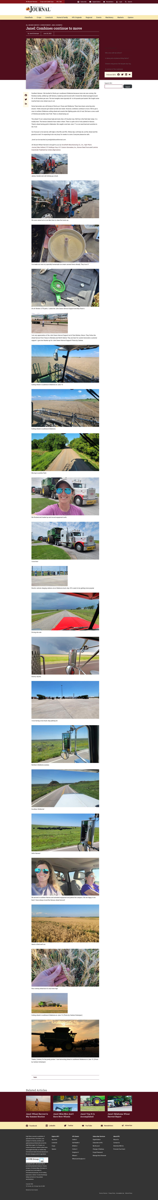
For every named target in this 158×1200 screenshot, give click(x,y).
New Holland (41, 147)
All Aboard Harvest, (33, 25)
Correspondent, (45, 25)
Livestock (49, 17)
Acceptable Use (120, 1193)
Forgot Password (98, 1152)
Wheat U (74, 1155)
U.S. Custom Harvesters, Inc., (67, 147)
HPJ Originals (77, 17)
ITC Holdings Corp (52, 147)
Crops (39, 17)
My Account (96, 1146)
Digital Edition (97, 1139)
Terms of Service (103, 1193)
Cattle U (74, 1139)
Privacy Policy (112, 1193)
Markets (120, 17)
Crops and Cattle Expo (47, 1)
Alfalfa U (74, 1146)
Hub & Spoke (34, 1190)
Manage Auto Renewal (99, 1155)
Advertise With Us (118, 1146)
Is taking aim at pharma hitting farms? (117, 58)
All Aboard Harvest (31, 1)
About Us (116, 1139)
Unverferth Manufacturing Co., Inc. (72, 145)
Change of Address (98, 1149)
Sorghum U (75, 1152)
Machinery (109, 17)
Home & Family (62, 17)
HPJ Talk (59, 1)
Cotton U (74, 1149)
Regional (89, 17)
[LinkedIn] (25, 104)
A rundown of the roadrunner (114, 69)
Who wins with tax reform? (113, 53)
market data (40, 1163)
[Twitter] (25, 99)
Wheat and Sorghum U (78, 1158)
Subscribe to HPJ (98, 1142)
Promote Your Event (119, 1149)
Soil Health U (75, 1142)
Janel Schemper (56, 25)
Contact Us (116, 1142)
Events (98, 17)
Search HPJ (108, 83)
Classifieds (29, 17)
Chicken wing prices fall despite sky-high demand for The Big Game (118, 64)
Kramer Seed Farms (83, 147)
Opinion (130, 17)
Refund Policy (128, 1193)
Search (128, 87)
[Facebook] (25, 95)
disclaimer (30, 1179)
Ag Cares (54, 1139)
